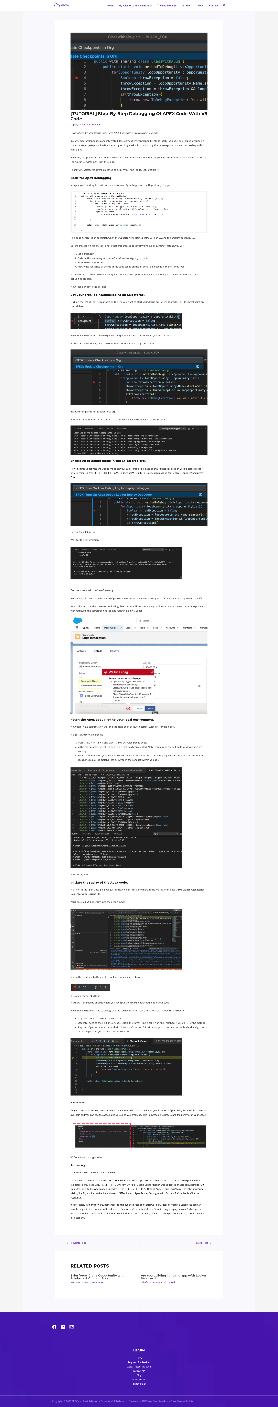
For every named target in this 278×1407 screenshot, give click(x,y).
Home (110, 5)
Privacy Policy (139, 1383)
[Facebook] (54, 1327)
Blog (139, 1375)
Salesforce (84, 124)
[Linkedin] (63, 1327)
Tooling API (139, 1371)
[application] (191, 5)
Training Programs (167, 5)
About (201, 5)
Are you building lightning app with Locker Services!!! (173, 1277)
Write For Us (139, 1379)
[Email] (72, 1327)
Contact (213, 5)
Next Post (203, 1242)
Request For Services (139, 1362)
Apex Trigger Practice (139, 1366)
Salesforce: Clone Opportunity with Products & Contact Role (98, 1277)
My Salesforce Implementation (135, 5)
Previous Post (76, 1242)
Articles (186, 5)
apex (74, 124)
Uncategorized (89, 1282)
